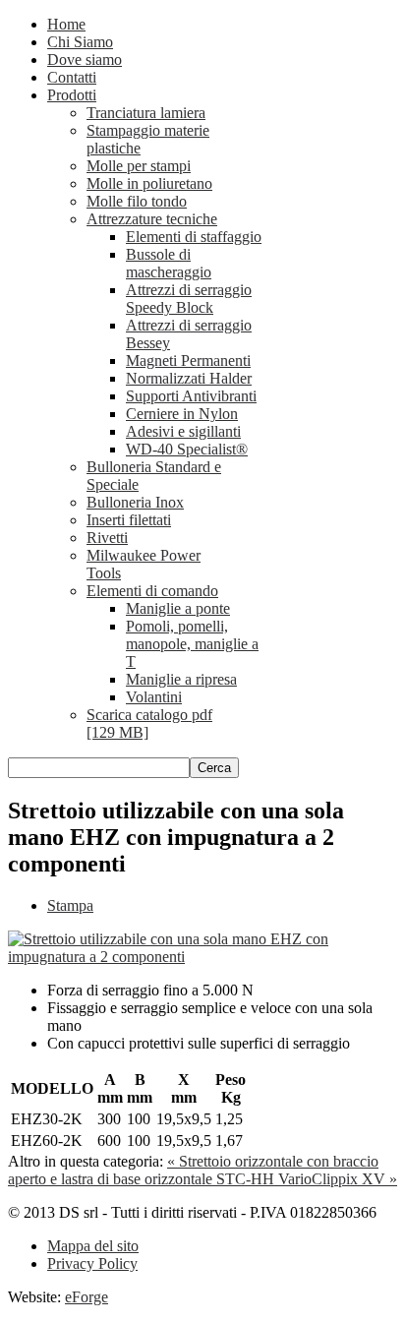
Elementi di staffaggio (193, 236)
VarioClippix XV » (337, 1179)
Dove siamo (84, 59)
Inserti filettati (129, 519)
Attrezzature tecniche (152, 218)
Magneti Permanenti (188, 360)
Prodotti (71, 95)
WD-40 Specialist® (187, 449)
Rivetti (107, 537)
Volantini (154, 697)
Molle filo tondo (137, 201)
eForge (86, 1297)
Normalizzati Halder (189, 378)
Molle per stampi (139, 165)
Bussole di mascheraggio (168, 263)
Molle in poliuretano (149, 183)
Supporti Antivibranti (191, 396)
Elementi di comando (152, 590)
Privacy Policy (92, 1263)
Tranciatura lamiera (146, 112)
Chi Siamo (80, 41)
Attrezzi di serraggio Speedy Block (189, 298)
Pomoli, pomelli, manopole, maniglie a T (192, 644)
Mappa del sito (93, 1245)
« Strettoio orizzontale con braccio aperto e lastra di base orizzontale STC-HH (193, 1170)
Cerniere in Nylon (182, 413)
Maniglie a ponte (178, 608)
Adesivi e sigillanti (183, 431)
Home (66, 24)
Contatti (71, 77)
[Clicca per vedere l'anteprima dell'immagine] (202, 956)
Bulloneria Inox (135, 502)
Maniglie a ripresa (181, 679)
